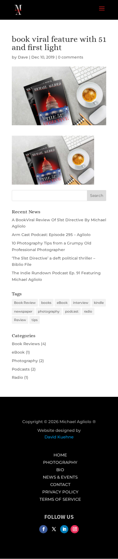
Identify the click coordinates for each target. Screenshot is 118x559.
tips (35, 320)
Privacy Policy (60, 491)
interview (80, 303)
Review (20, 320)
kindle (99, 303)
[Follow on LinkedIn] (64, 529)
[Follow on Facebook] (43, 529)
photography (49, 311)
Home (60, 455)
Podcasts (21, 369)
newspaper (23, 311)
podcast (71, 311)
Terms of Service (60, 499)
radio (88, 311)
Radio (17, 377)
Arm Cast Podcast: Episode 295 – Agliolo (51, 234)
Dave (23, 57)
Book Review (25, 303)
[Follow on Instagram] (75, 529)
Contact (60, 484)
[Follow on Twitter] (54, 529)
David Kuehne (59, 436)
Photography (25, 360)
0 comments (70, 57)
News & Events (60, 477)
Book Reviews (26, 343)
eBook (62, 303)
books (46, 303)
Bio (60, 469)
